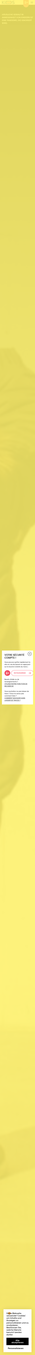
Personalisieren (16, 1348)
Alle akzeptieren (17, 1341)
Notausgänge (20, 673)
